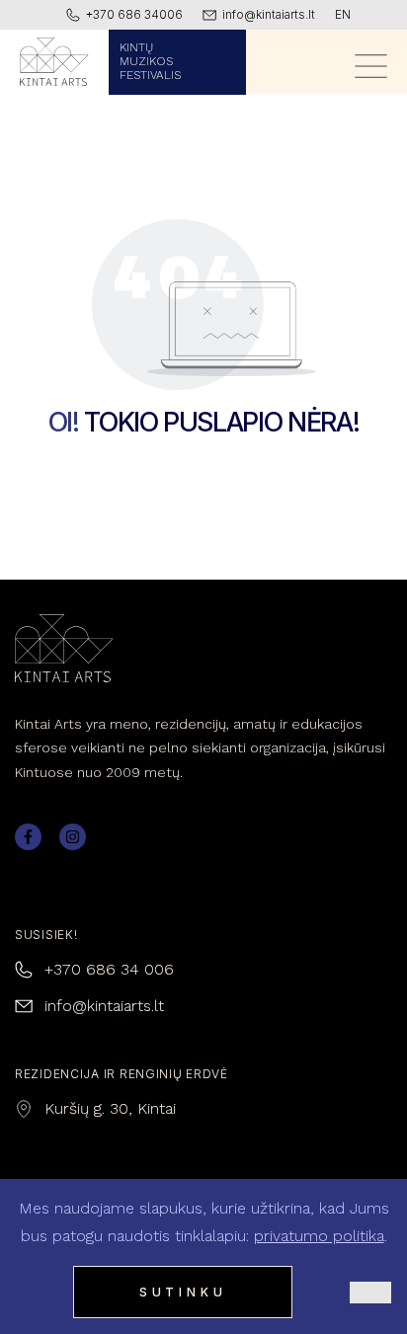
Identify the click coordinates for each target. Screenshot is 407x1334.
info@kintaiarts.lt (104, 1005)
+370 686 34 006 (109, 969)
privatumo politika (319, 1235)
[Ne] (370, 1292)
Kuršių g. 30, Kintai (110, 1108)
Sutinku (183, 1292)
